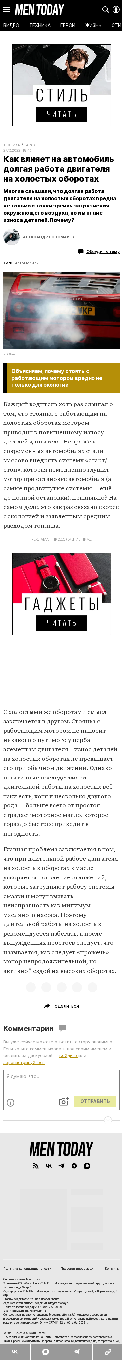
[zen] (74, 1166)
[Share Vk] (15, 1352)
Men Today (39, 9)
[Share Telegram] (76, 1352)
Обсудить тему (103, 251)
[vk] (49, 1166)
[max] (87, 1166)
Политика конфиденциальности (27, 1268)
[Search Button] (105, 9)
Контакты (112, 1268)
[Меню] (6, 9)
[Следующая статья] (61, 1120)
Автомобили (27, 263)
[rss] (36, 1166)
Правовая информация (78, 1268)
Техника (11, 145)
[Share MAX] (45, 1352)
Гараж (30, 145)
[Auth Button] (116, 9)
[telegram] (61, 1166)
